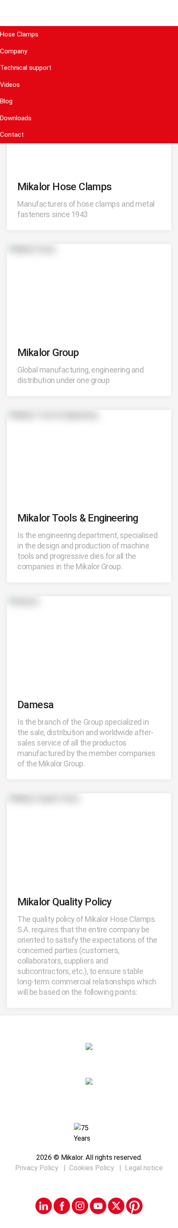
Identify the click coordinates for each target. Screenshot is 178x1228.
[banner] (89, 13)
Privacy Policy (37, 1168)
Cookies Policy (92, 1168)
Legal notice (144, 1168)
